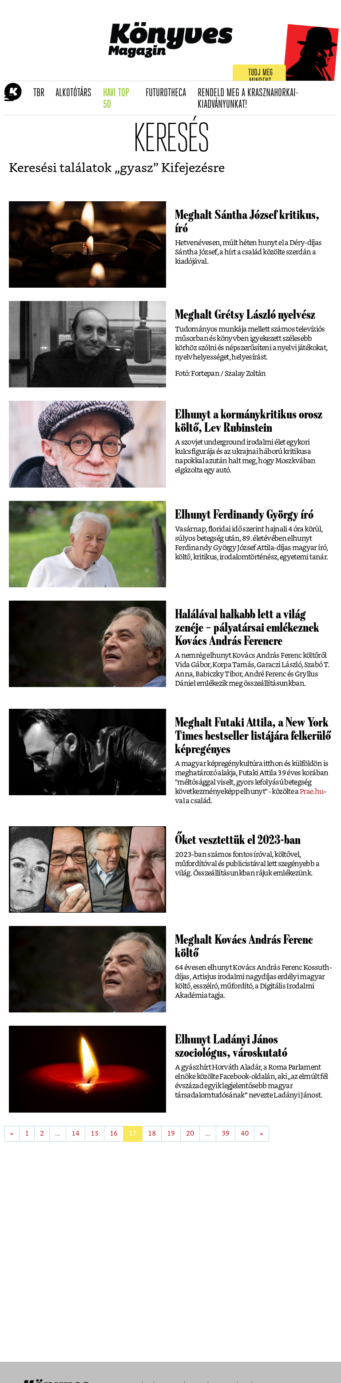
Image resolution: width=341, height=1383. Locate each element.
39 (226, 1133)
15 (95, 1133)
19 (171, 1133)
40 (245, 1133)
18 (152, 1133)
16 (114, 1133)
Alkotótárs (76, 93)
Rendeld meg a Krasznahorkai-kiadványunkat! (248, 99)
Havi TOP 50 (121, 99)
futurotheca (169, 93)
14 (75, 1133)
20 (190, 1133)
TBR (41, 93)
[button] (9, 98)
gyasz (136, 168)
